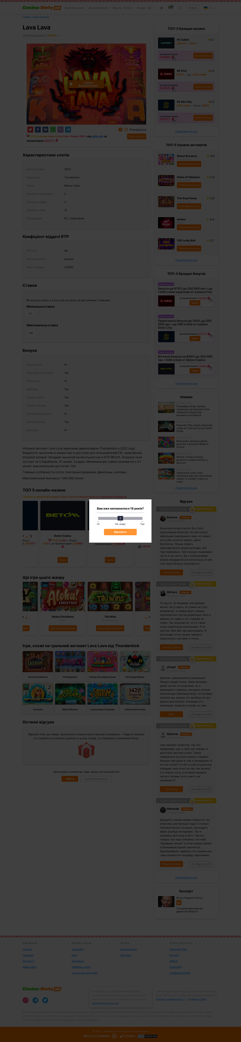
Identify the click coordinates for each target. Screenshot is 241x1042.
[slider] (120, 518)
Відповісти (120, 531)
